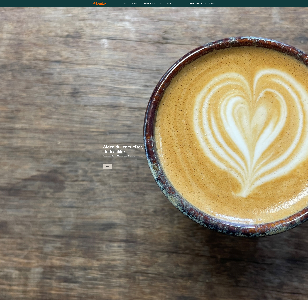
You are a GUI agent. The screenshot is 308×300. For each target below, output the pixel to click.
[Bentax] (99, 3)
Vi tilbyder (136, 3)
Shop (125, 3)
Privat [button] (197, 3)
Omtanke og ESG (149, 3)
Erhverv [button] (191, 3)
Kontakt (170, 3)
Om (161, 3)
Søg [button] (107, 167)
